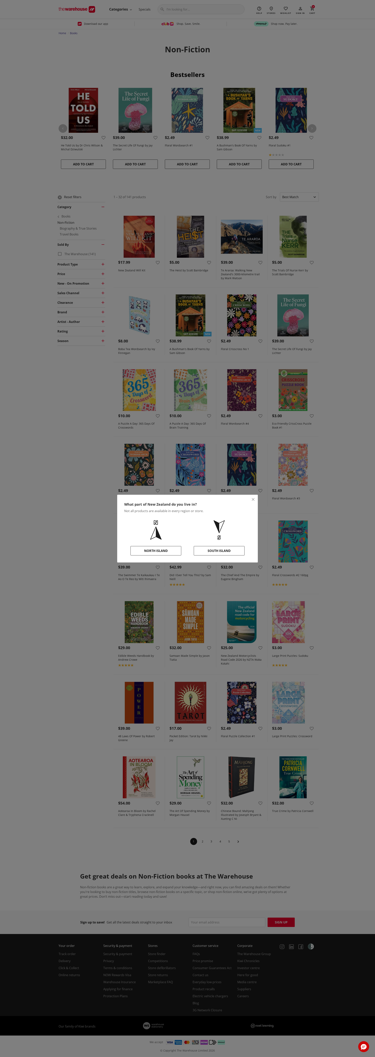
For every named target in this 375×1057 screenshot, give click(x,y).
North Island (156, 551)
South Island (219, 551)
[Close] (253, 499)
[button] (363, 1046)
